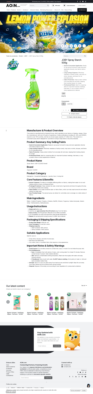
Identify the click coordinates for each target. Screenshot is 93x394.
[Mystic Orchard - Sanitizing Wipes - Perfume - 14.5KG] (16, 301)
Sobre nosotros (10, 366)
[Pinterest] (80, 46)
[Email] (84, 46)
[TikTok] (85, 1)
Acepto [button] (84, 390)
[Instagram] (80, 1)
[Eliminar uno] (63, 110)
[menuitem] (8, 9)
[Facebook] (77, 1)
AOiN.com (23, 362)
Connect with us (66, 362)
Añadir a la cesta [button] (79, 110)
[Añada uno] (68, 110)
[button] (8, 301)
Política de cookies (11, 384)
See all (83, 285)
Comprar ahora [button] (74, 113)
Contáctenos (82, 10)
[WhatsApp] (75, 46)
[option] (46, 304)
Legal (7, 373)
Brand (21, 56)
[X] (67, 46)
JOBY (25, 56)
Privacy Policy (10, 372)
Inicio (7, 365)
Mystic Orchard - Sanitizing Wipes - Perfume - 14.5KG (15, 313)
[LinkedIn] (71, 46)
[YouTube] (83, 1)
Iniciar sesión (82, 5)
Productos (9, 368)
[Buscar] (48, 5)
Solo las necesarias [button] (75, 390)
